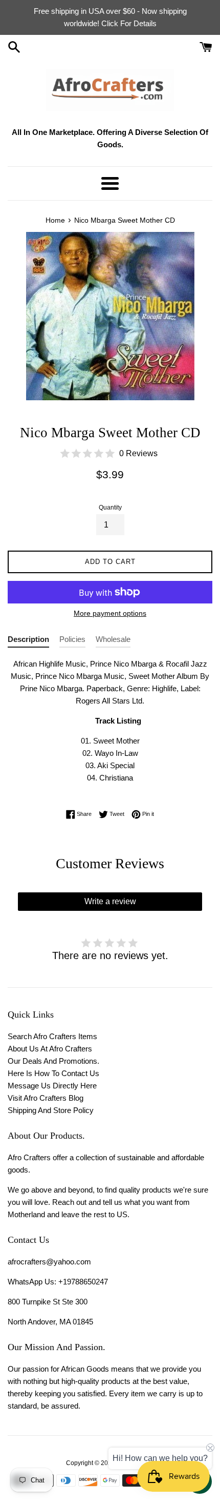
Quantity (110, 507)
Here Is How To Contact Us (53, 1073)
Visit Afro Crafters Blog (45, 1098)
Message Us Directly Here (52, 1085)
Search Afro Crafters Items (52, 1036)
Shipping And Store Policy (51, 1110)
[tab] (28, 641)
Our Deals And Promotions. (53, 1061)
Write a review (110, 901)
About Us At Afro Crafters (50, 1048)
